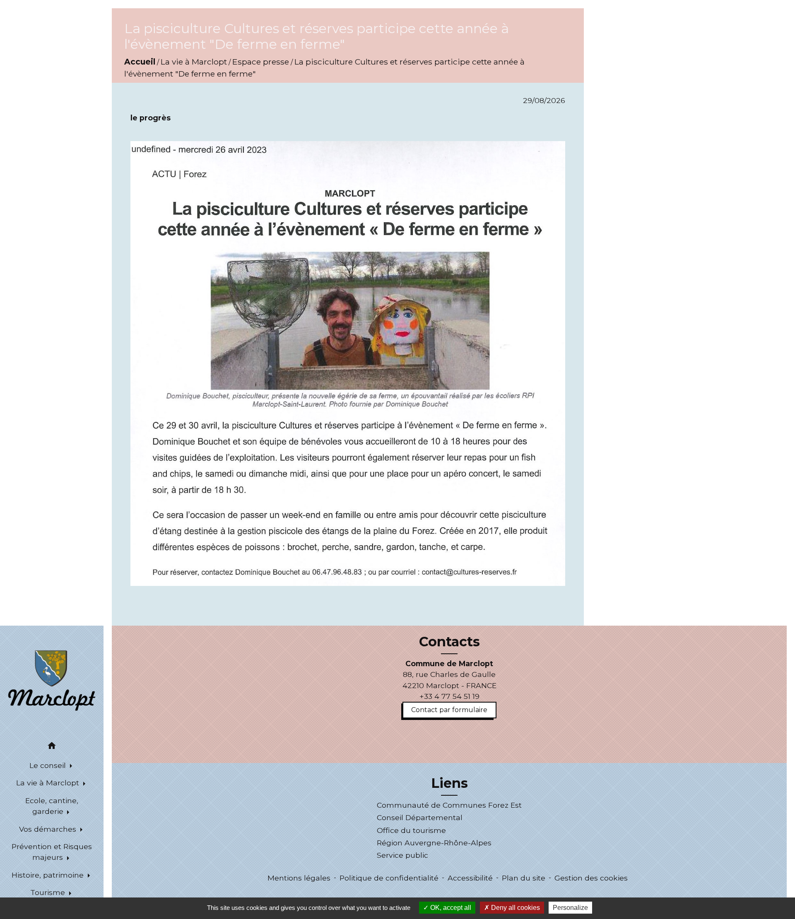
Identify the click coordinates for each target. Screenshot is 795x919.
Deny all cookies (514, 907)
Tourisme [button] (48, 892)
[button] (51, 747)
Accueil (139, 62)
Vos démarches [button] (48, 829)
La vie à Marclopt (194, 62)
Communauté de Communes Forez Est (449, 805)
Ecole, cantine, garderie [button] (51, 806)
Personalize (570, 907)
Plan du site (523, 877)
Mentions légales (298, 877)
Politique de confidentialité (389, 877)
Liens (449, 783)
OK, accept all (450, 907)
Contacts (449, 642)
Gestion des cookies (591, 877)
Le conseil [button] (48, 765)
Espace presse (260, 62)
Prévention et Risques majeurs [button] (52, 851)
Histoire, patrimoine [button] (49, 875)
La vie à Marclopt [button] (48, 782)
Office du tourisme (411, 830)
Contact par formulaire (449, 710)
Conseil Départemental (420, 817)
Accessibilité (470, 877)
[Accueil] (51, 680)
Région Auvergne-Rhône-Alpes (434, 842)
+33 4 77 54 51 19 (449, 696)
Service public (402, 855)
